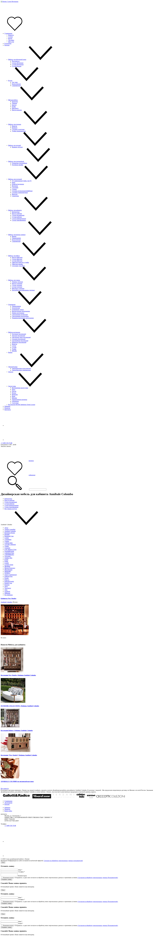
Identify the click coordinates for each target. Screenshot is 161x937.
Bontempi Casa (9, 536)
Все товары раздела (10, 509)
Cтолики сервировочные (20, 192)
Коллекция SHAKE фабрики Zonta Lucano (21, 404)
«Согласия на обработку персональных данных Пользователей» (97, 877)
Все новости (5, 788)
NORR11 (7, 573)
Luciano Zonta (8, 564)
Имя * (20, 870)
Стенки (14, 189)
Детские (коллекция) (18, 335)
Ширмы (14, 398)
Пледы (14, 391)
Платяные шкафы (17, 165)
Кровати (14, 127)
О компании (8, 33)
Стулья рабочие (17, 217)
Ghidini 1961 (8, 558)
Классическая (16, 239)
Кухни (10, 80)
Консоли (14, 194)
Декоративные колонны (19, 399)
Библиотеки (16, 212)
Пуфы (14, 106)
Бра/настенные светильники (21, 311)
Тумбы (14, 349)
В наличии (7, 43)
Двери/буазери (12, 367)
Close (3, 862)
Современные (16, 85)
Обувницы (15, 401)
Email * (20, 923)
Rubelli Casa (8, 583)
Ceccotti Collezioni (10, 544)
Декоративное (16, 306)
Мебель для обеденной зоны (17, 59)
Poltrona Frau (8, 576)
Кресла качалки (17, 110)
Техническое (16, 308)
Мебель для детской (14, 145)
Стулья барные (16, 66)
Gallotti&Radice (9, 554)
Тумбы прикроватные (19, 131)
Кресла (14, 105)
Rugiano (7, 585)
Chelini (6, 546)
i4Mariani (7, 593)
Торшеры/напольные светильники (23, 318)
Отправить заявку (6, 879)
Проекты (7, 408)
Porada (6, 578)
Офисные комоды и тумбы (20, 262)
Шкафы (14, 351)
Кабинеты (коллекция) (19, 342)
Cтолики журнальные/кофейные (22, 191)
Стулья (14, 347)
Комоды (14, 126)
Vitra (5, 590)
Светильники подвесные (20, 314)
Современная (16, 241)
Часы (13, 389)
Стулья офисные (17, 261)
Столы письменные (18, 215)
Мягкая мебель (13, 100)
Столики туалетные (18, 129)
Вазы (13, 396)
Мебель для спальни (14, 124)
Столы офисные (17, 259)
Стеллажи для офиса (18, 266)
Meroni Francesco (9, 568)
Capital (6, 538)
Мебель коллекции (14, 332)
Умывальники (16, 238)
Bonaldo (7, 534)
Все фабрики (8, 595)
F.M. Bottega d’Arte (10, 549)
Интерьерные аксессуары (20, 388)
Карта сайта (8, 811)
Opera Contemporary (10, 575)
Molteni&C (7, 571)
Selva (6, 586)
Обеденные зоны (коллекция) (21, 337)
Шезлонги (15, 108)
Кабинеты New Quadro (8, 598)
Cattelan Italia (8, 543)
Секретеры (15, 196)
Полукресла (15, 61)
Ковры (10, 352)
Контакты (7, 409)
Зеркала (10, 372)
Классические (16, 84)
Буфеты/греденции (18, 184)
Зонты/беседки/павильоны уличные (23, 290)
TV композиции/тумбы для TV (22, 181)
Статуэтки (15, 403)
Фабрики (7, 406)
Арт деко (15, 82)
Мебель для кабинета (15, 210)
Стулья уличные (17, 287)
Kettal (6, 561)
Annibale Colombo (10, 531)
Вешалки (15, 394)
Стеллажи (15, 187)
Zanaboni (7, 591)
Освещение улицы (18, 309)
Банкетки (15, 101)
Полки (14, 393)
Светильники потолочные (20, 316)
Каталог (7, 45)
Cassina (6, 541)
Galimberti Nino (9, 553)
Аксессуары (12, 386)
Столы (14, 345)
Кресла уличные (17, 283)
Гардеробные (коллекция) (20, 340)
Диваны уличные (17, 282)
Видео (10, 38)
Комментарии (22, 876)
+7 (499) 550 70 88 (6, 443)
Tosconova (7, 588)
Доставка (11, 40)
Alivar (6, 528)
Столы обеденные (17, 63)
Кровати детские (17, 147)
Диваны (14, 103)
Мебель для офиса (14, 255)
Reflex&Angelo (9, 581)
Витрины (15, 186)
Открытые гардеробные (19, 163)
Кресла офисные (17, 257)
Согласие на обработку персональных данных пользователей (63, 860)
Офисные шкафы (17, 264)
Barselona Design (9, 533)
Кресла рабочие (17, 213)
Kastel (6, 559)
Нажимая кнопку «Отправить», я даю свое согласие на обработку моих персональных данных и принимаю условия (60, 877)
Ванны (14, 236)
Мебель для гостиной (15, 179)
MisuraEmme (8, 569)
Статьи (10, 37)
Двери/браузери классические (21, 368)
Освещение (11, 304)
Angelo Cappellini (9, 529)
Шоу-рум (11, 42)
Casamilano (7, 539)
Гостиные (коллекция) (19, 334)
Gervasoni (7, 556)
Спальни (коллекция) (18, 339)
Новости (11, 35)
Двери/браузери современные (21, 370)
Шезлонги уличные (18, 288)
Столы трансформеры (19, 220)
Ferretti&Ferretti (9, 551)
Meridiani (7, 566)
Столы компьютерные (19, 218)
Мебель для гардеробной (16, 161)
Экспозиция (8, 802)
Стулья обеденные (18, 64)
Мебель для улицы (14, 280)
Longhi (6, 563)
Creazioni (7, 548)
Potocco (6, 580)
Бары (13, 182)
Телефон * (21, 872)
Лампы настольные (18, 313)
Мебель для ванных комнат (17, 234)
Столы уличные (17, 285)
